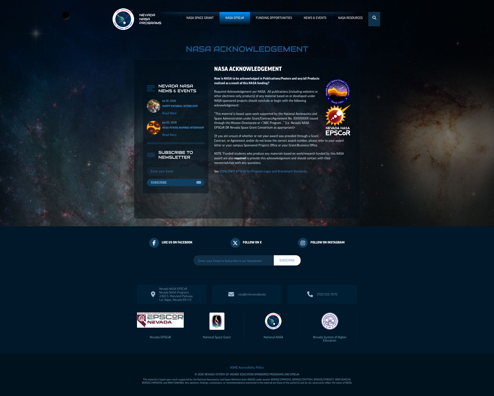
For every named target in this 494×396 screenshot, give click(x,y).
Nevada (160, 337)
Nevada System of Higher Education (330, 338)
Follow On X (252, 242)
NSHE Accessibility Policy (247, 367)
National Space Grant (217, 337)
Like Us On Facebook (177, 242)
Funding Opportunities (274, 18)
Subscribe (159, 182)
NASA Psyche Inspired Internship (183, 127)
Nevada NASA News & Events (177, 88)
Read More (169, 113)
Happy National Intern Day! (180, 106)
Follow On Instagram (327, 242)
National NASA (273, 337)
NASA (234, 18)
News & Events (315, 18)
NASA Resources (350, 18)
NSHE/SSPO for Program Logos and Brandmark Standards (263, 171)
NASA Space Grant (200, 18)
